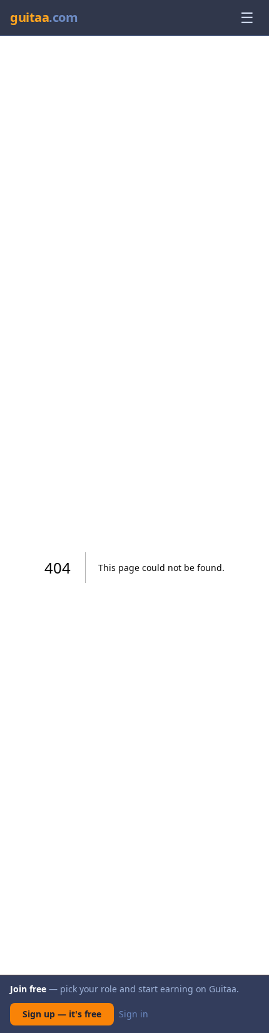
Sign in (133, 1014)
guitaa (44, 17)
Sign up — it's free (62, 1014)
